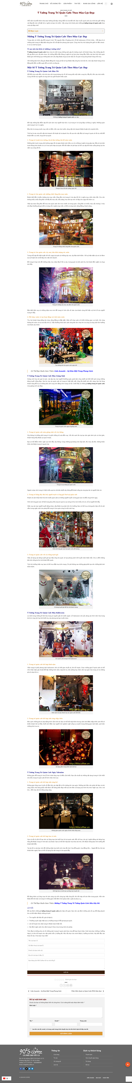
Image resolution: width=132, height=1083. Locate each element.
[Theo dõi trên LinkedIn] (32, 1068)
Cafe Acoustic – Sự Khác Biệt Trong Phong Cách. (73, 371)
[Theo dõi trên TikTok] (26, 1068)
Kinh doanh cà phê (66, 10)
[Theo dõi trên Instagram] (23, 1068)
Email (57, 1021)
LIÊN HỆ (100, 4)
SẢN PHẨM (67, 4)
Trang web (83, 1021)
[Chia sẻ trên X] (64, 985)
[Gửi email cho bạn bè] (67, 985)
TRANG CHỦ (43, 4)
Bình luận (33, 1005)
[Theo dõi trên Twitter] (29, 1068)
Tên (31, 1021)
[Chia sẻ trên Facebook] (61, 985)
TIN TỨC (77, 4)
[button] (106, 3)
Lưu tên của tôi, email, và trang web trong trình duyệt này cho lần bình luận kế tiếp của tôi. (60, 1029)
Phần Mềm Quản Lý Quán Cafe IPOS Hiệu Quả (86, 991)
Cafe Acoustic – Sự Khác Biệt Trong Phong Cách (45, 991)
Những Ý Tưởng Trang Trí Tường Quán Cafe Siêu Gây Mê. (77, 903)
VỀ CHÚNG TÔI (55, 4)
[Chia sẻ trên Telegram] (70, 985)
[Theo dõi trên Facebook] (20, 1068)
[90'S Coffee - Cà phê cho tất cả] (26, 3)
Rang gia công (89, 4)
